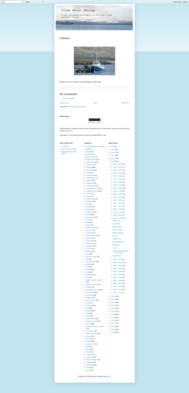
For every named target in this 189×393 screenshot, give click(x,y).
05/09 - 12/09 (118, 185)
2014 (113, 314)
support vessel (91, 333)
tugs (87, 349)
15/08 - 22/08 (118, 191)
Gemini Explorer (118, 242)
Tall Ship (89, 339)
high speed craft (91, 236)
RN (87, 313)
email (71, 131)
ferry (87, 214)
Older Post (125, 103)
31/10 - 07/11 (118, 173)
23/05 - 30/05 (118, 218)
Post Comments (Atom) (77, 107)
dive (87, 204)
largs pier (89, 246)
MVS (87, 267)
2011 (113, 323)
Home (95, 103)
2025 (113, 149)
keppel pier (90, 243)
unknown (89, 354)
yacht (88, 367)
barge (88, 152)
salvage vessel (91, 321)
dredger (89, 207)
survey (88, 336)
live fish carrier (91, 256)
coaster (88, 180)
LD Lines (89, 248)
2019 (113, 299)
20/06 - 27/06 (118, 209)
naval (88, 270)
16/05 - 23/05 (118, 259)
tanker (88, 341)
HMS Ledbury (117, 227)
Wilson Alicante (118, 233)
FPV (87, 222)
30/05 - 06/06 (118, 215)
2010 (113, 326)
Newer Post (64, 103)
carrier (88, 173)
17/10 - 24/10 (118, 176)
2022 (113, 158)
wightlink (89, 362)
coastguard (90, 183)
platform (89, 298)
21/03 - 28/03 (118, 283)
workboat (89, 365)
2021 (113, 161)
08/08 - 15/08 (118, 194)
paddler (89, 287)
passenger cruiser (92, 290)
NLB (87, 272)
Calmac (89, 167)
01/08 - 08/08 (118, 197)
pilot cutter (89, 292)
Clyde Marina (91, 178)
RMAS (88, 311)
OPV (87, 277)
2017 (113, 305)
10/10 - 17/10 (118, 179)
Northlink (89, 275)
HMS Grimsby (117, 230)
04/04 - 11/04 (118, 277)
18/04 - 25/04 (118, 271)
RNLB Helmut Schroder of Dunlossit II (121, 252)
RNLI (88, 316)
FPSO (88, 220)
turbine (88, 352)
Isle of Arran (117, 256)
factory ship (90, 212)
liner (87, 254)
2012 (113, 320)
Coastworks (117, 224)
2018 (113, 302)
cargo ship (89, 170)
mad (87, 259)
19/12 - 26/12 (118, 167)
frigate (88, 225)
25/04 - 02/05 (118, 268)
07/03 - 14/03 (118, 287)
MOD (88, 264)
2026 (113, 146)
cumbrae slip (90, 199)
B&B (87, 149)
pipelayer (89, 295)
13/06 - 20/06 (118, 212)
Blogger (108, 376)
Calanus (116, 236)
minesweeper (91, 262)
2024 (113, 152)
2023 (113, 155)
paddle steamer (91, 284)
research (89, 305)
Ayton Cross (117, 221)
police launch (91, 300)
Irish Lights (90, 241)
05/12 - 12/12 (118, 170)
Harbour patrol (91, 228)
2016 (113, 308)
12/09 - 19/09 (118, 182)
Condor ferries (91, 186)
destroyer (89, 201)
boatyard (89, 154)
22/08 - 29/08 (118, 188)
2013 (113, 317)
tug (87, 347)
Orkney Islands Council (94, 280)
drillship (89, 209)
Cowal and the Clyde (68, 149)
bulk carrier (90, 162)
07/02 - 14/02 (118, 289)
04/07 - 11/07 (118, 203)
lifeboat (88, 251)
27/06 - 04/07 (118, 206)
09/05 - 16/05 (118, 262)
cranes (88, 196)
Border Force (90, 157)
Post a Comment (68, 98)
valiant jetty (90, 357)
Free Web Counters (94, 122)
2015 (113, 311)
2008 (113, 332)
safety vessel (90, 319)
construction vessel (93, 188)
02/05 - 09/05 (118, 265)
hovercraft (89, 238)
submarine (90, 331)
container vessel (92, 191)
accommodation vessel (94, 146)
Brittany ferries (91, 159)
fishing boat (90, 217)
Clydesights (65, 146)
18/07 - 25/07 (118, 200)
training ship (90, 344)
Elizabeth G (117, 245)
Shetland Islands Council (95, 326)
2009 (113, 329)
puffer (88, 303)
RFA (87, 308)
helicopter (89, 233)
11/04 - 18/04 (118, 274)
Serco (88, 324)
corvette (89, 194)
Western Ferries (91, 360)
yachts (88, 370)
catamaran (90, 175)
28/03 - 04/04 (118, 280)
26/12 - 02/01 (118, 164)
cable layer (90, 165)
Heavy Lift (89, 230)
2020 (113, 296)
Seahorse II (117, 239)
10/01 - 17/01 (118, 292)
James (115, 248)
